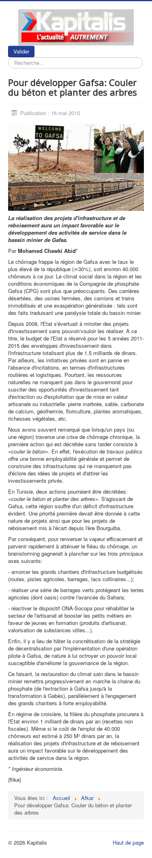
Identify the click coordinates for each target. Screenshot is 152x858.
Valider (21, 51)
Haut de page (128, 842)
